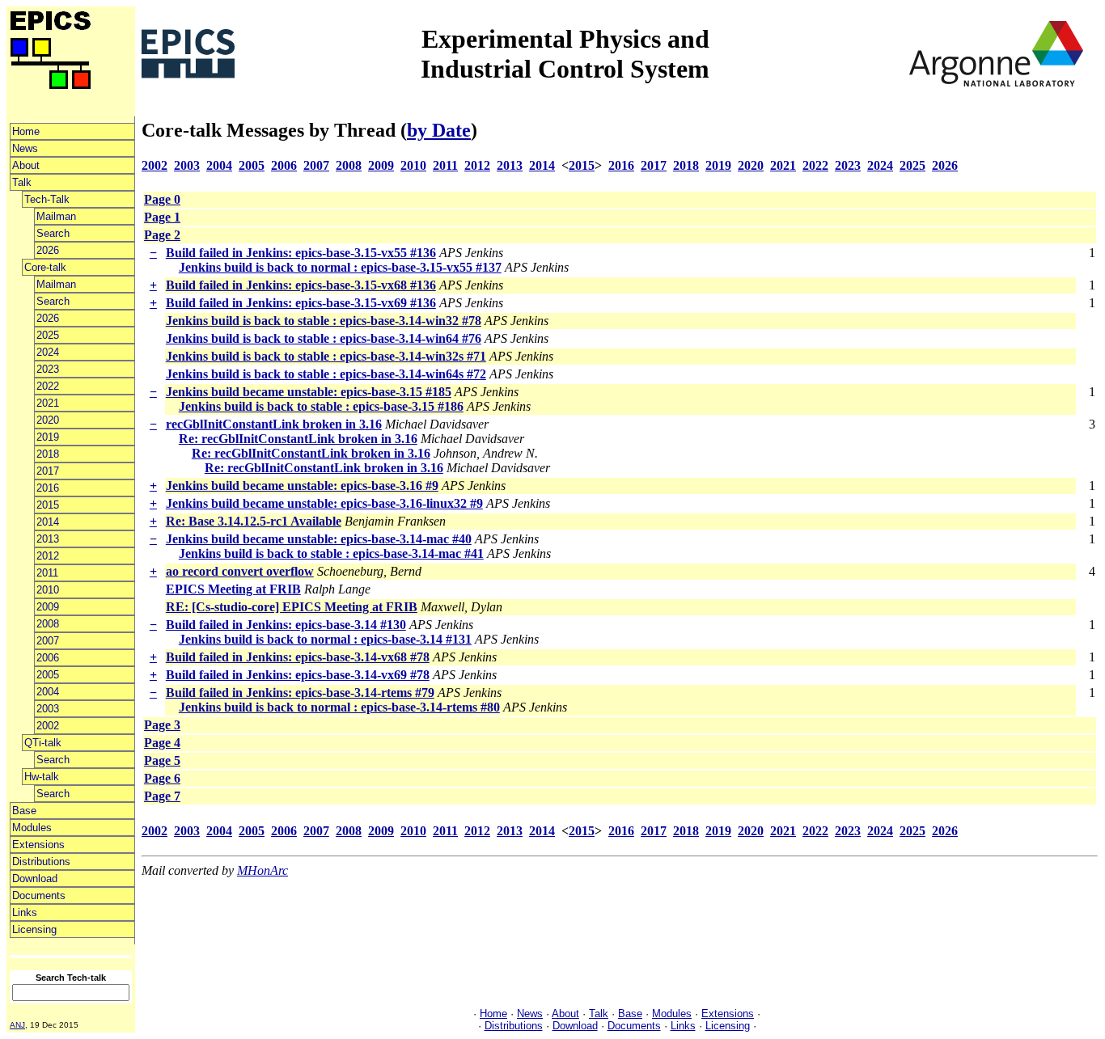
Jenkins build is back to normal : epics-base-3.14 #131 (325, 639)
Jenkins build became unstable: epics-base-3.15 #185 (308, 392)
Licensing (34, 929)
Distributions (41, 861)
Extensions (38, 844)
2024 (47, 352)
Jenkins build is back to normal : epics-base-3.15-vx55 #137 (340, 267)
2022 (47, 386)
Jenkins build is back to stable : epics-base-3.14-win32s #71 (326, 356)
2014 (47, 522)
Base (24, 811)
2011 (47, 573)
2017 (47, 471)
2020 (47, 420)
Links (24, 912)
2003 (47, 709)
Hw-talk (41, 777)
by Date (439, 130)
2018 (47, 454)
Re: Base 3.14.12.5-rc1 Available (253, 521)
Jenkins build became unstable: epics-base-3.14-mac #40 (319, 539)
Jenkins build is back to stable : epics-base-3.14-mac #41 (331, 553)
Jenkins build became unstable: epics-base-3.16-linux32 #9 (324, 503)
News (25, 148)
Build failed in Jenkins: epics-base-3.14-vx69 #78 (298, 675)
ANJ (17, 1024)
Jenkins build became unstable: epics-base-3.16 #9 (302, 485)
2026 (47, 250)
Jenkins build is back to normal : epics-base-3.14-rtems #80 (339, 707)
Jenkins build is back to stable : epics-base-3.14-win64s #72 (326, 374)
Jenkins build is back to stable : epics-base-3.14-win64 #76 (323, 338)
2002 (47, 726)
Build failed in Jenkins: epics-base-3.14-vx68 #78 (298, 657)
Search (53, 233)
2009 (47, 607)
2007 (47, 641)
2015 (47, 505)
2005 (47, 675)
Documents (39, 895)
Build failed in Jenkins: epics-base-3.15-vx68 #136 (301, 285)
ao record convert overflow (240, 571)
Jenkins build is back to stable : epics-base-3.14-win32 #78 (323, 320)
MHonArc (262, 870)
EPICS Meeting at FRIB (233, 589)
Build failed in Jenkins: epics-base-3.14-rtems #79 (300, 692)
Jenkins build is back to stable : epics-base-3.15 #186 (321, 406)
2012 (47, 556)
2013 (47, 539)
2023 (47, 369)
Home (26, 131)
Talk (22, 182)
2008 (47, 624)
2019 (47, 437)
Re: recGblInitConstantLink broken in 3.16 (298, 439)
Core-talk (45, 267)
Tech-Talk (47, 199)
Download (34, 878)
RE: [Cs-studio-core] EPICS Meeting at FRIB (291, 607)
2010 (47, 590)
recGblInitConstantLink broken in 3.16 (274, 424)
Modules (32, 827)
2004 (47, 692)
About (26, 165)
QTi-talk (42, 743)
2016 (47, 488)
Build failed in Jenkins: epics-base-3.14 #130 (286, 624)
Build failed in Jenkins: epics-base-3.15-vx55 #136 (301, 253)
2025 (47, 335)
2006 (47, 658)
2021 (47, 403)
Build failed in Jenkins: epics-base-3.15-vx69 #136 (301, 303)
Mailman (56, 216)
